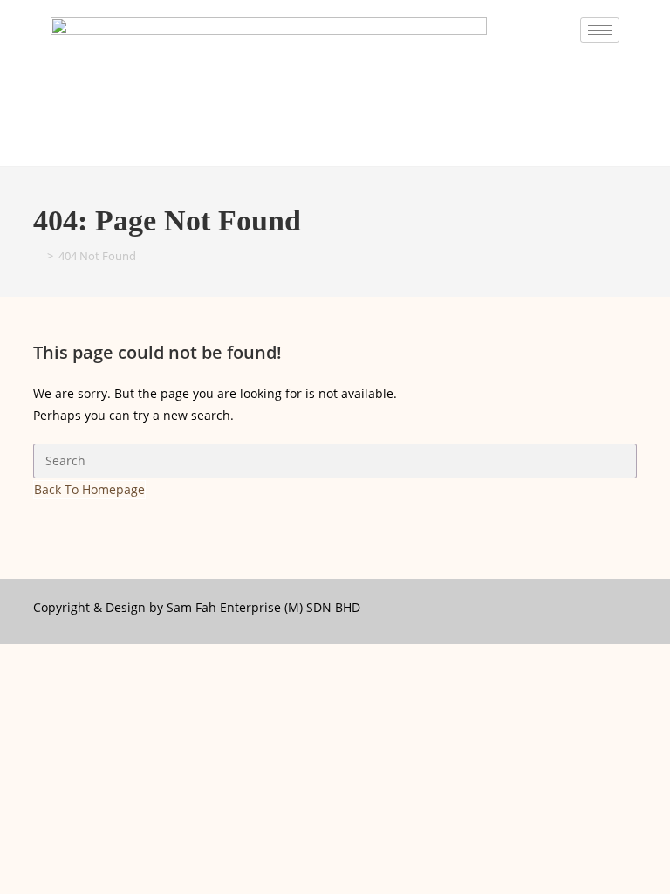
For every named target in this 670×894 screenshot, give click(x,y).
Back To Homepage (89, 489)
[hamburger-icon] (599, 30)
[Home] (37, 256)
